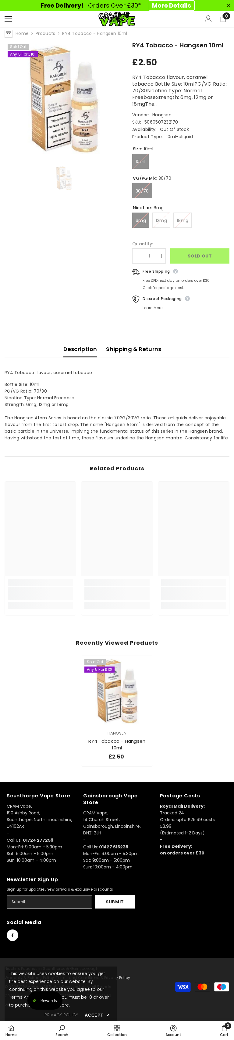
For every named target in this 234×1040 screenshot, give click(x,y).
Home (22, 33)
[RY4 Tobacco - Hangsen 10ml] (117, 691)
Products (45, 33)
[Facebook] (12, 935)
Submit (115, 902)
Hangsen (162, 115)
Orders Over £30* (116, 5)
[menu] (8, 18)
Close (228, 5)
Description (80, 349)
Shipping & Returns (133, 349)
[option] (64, 100)
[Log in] (208, 18)
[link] (40, 593)
